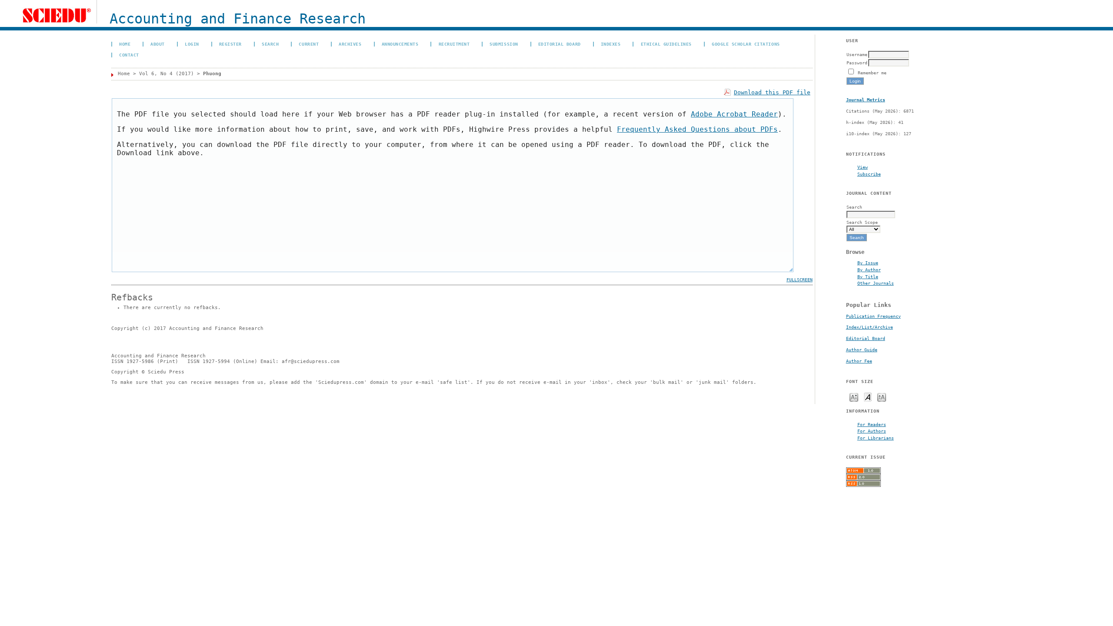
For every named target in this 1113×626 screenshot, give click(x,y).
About (157, 44)
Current (309, 44)
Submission (504, 44)
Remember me (872, 72)
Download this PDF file (772, 92)
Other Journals (875, 283)
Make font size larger (881, 397)
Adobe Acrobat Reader (734, 114)
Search (270, 44)
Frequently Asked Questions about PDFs (697, 129)
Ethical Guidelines (666, 44)
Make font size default (867, 397)
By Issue (867, 262)
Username (856, 54)
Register (230, 44)
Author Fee (859, 361)
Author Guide (861, 349)
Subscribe (869, 173)
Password (856, 62)
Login (192, 44)
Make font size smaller (854, 397)
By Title (867, 276)
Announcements (400, 44)
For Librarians (875, 437)
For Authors (871, 430)
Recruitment (454, 44)
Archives (350, 44)
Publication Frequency (873, 316)
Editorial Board (865, 338)
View (862, 167)
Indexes (611, 44)
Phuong (212, 74)
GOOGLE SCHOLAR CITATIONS (746, 44)
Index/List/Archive (869, 327)
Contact (129, 54)
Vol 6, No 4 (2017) (166, 74)
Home (124, 44)
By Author (869, 269)
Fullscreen (799, 279)
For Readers (871, 424)
